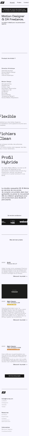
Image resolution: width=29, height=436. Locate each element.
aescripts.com (6, 421)
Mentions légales (7, 429)
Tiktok (3, 406)
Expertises (5, 416)
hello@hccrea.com (7, 398)
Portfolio (4, 414)
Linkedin (4, 400)
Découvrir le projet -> (20, 276)
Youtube (4, 404)
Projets (19, 2)
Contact (26, 2)
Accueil (12, 2)
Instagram (5, 402)
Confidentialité (6, 431)
